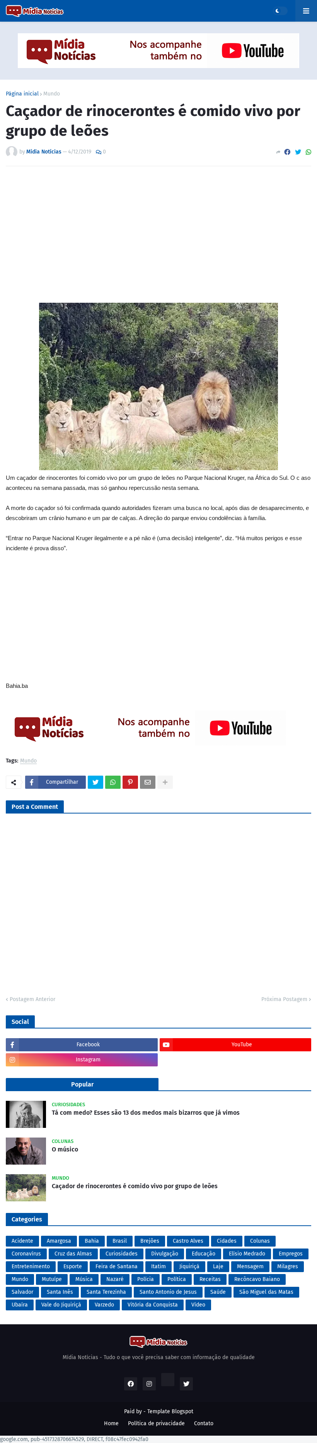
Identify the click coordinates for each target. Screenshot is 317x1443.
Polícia (145, 1279)
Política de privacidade (156, 1423)
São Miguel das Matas (266, 1292)
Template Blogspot (170, 1411)
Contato (203, 1423)
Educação (203, 1253)
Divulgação (164, 1253)
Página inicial (22, 94)
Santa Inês (60, 1292)
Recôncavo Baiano (257, 1279)
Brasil (119, 1241)
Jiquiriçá (189, 1266)
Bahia (92, 1241)
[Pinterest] (130, 782)
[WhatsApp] (308, 152)
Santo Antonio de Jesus (168, 1292)
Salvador (22, 1292)
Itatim (158, 1266)
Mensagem (250, 1266)
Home (111, 1423)
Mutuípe (52, 1279)
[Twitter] (298, 152)
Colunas (260, 1241)
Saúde (218, 1292)
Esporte (72, 1266)
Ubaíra (20, 1304)
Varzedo (104, 1304)
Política (176, 1279)
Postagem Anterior (32, 999)
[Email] (147, 782)
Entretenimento (31, 1266)
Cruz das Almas (73, 1253)
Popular (82, 1084)
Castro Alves (188, 1241)
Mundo (51, 94)
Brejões (149, 1241)
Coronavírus (26, 1253)
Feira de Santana (116, 1266)
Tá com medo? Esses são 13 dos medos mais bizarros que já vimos (146, 1112)
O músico (65, 1149)
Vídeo (198, 1304)
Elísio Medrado (247, 1253)
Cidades (227, 1241)
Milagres (287, 1266)
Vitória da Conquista (153, 1304)
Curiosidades (122, 1253)
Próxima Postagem (284, 999)
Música (84, 1279)
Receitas (210, 1279)
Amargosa (59, 1241)
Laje (218, 1266)
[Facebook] (287, 152)
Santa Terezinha (106, 1292)
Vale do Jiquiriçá (61, 1304)
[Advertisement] (158, 239)
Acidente (22, 1241)
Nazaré (115, 1279)
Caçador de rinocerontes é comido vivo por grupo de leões (135, 1186)
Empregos (291, 1253)
